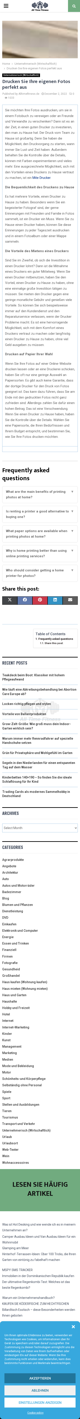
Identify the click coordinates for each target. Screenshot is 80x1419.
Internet (7, 1020)
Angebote (9, 866)
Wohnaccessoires (15, 1162)
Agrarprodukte (13, 860)
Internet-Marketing (15, 1027)
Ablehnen (40, 1391)
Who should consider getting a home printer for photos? (40, 573)
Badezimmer (11, 892)
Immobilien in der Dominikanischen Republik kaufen (38, 1276)
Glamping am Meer (15, 1248)
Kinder (7, 1033)
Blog (5, 898)
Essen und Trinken (15, 943)
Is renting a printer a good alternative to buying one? (40, 514)
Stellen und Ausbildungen (20, 1104)
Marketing (9, 1053)
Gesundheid (11, 969)
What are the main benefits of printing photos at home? (40, 494)
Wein (5, 1156)
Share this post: (54, 643)
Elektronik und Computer (20, 930)
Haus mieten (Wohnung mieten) (25, 988)
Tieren (7, 1111)
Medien (7, 1059)
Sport (6, 1098)
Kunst (6, 1040)
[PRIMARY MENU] (6, 6)
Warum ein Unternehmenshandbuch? (28, 1298)
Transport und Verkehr (18, 1124)
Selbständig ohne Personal (22, 1085)
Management (11, 1046)
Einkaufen (9, 924)
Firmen (7, 956)
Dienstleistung (12, 911)
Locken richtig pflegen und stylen (26, 704)
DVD (5, 917)
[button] (73, 1327)
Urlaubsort (10, 1143)
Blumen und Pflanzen (17, 905)
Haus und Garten (14, 995)
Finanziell (9, 950)
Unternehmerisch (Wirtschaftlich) (21, 75)
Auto (5, 879)
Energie (8, 937)
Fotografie (10, 963)
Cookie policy (35, 1412)
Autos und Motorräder (18, 885)
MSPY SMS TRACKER (17, 1270)
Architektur (10, 872)
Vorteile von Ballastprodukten (24, 714)
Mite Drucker (41, 178)
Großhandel (11, 975)
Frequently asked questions (55, 639)
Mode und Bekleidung (18, 1066)
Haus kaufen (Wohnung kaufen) (24, 982)
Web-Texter (10, 1149)
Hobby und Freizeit (16, 1008)
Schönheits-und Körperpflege (24, 1079)
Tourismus (10, 1117)
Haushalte (9, 1001)
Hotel (6, 1014)
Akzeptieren (40, 1378)
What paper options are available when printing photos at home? (40, 534)
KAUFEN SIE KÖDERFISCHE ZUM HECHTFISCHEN (35, 1304)
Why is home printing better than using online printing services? (40, 553)
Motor (6, 1072)
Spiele (6, 1092)
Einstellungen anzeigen (40, 1403)
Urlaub (7, 1137)
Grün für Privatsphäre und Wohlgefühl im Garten (37, 753)
